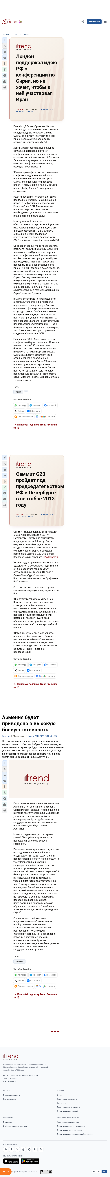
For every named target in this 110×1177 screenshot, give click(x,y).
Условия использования (68, 1122)
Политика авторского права (69, 1130)
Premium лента (9, 1099)
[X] (17, 1149)
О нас (59, 1095)
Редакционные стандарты (68, 1107)
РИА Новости (50, 557)
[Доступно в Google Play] (30, 1161)
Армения (19, 961)
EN (94, 1172)
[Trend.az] (12, 22)
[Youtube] (23, 1149)
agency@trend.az (9, 1081)
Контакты (61, 1103)
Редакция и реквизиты (67, 1099)
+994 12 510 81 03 (10, 1078)
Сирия (18, 392)
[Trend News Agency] (10, 1056)
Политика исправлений (67, 1111)
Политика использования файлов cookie (75, 1134)
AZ (99, 1172)
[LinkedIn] (35, 1149)
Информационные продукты (15, 1126)
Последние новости (11, 1095)
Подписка (7, 1122)
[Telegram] (29, 1149)
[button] (4, 40)
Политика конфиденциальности (71, 1126)
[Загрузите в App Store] (11, 1161)
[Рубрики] (105, 21)
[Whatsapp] (5, 1149)
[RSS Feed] (41, 1149)
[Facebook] (11, 1149)
